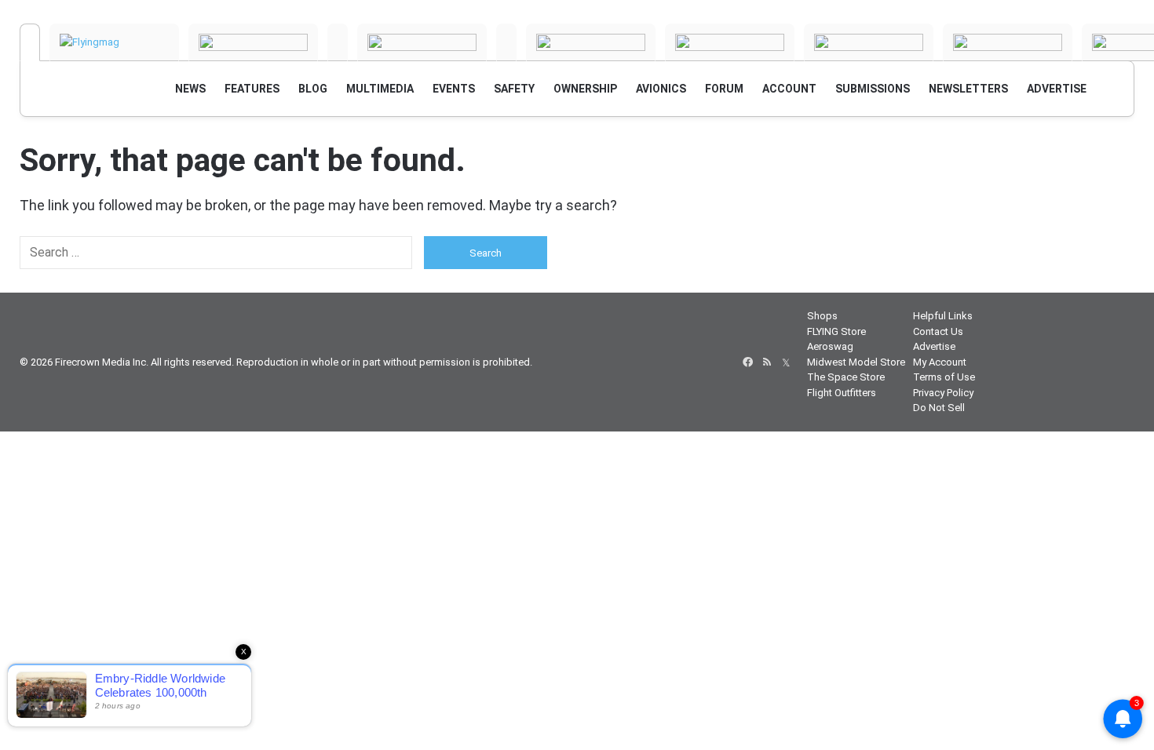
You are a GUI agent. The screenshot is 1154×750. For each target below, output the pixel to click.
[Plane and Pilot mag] (591, 42)
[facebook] (748, 362)
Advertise (934, 346)
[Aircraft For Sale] (337, 42)
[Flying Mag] (114, 42)
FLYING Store (836, 331)
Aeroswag (830, 346)
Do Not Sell (939, 407)
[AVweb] (30, 42)
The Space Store (846, 377)
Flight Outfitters (841, 393)
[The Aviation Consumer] (868, 42)
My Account (939, 362)
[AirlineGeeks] (253, 42)
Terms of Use (944, 377)
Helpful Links (943, 316)
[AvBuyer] (422, 42)
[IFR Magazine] (1007, 42)
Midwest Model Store (856, 362)
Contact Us (938, 331)
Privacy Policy (943, 393)
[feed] (767, 362)
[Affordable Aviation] (729, 42)
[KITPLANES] (506, 42)
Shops (822, 316)
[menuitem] (190, 88)
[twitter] (785, 362)
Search (485, 253)
